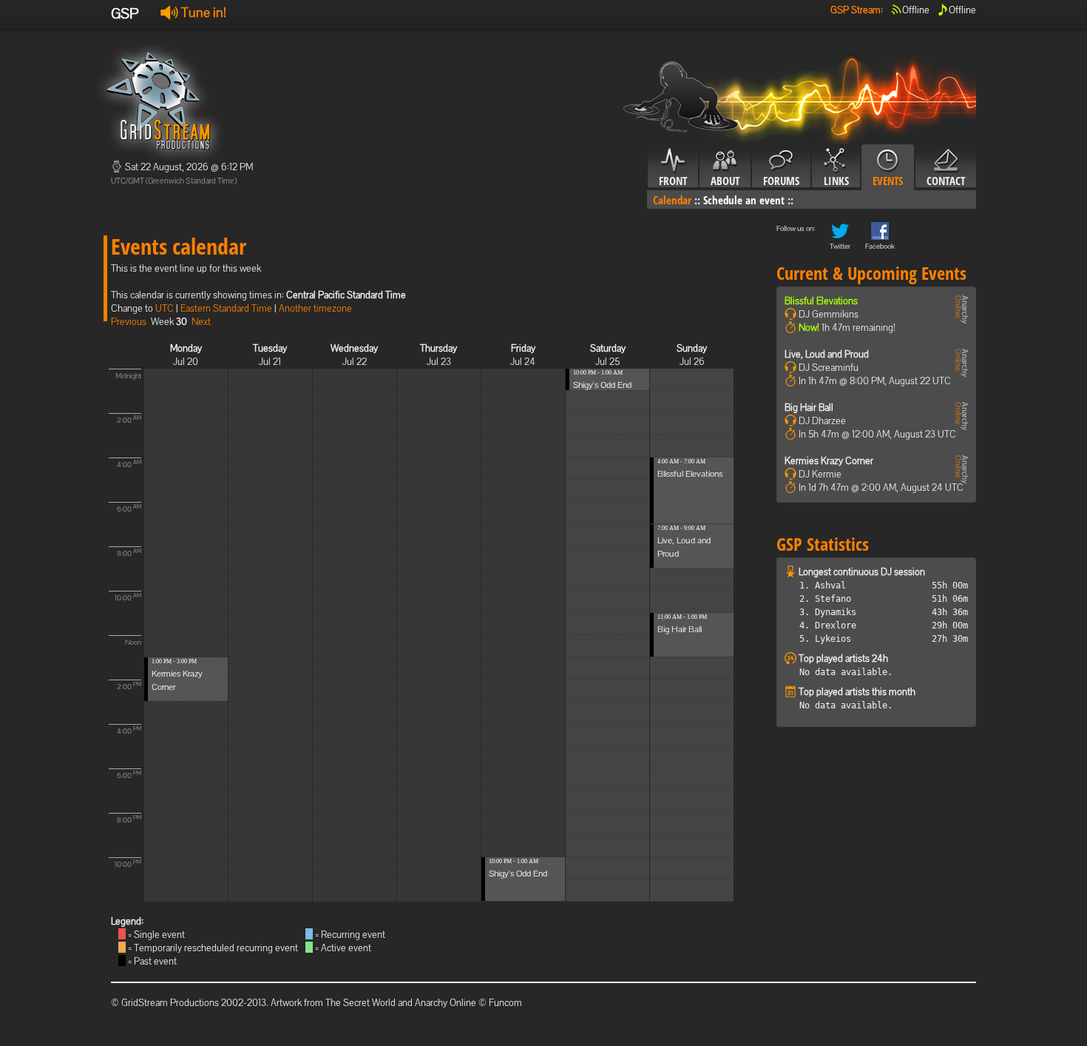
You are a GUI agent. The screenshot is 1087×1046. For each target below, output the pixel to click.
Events (888, 180)
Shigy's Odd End (518, 873)
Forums (781, 180)
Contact (946, 180)
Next (201, 321)
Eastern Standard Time (226, 308)
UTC (164, 308)
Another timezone (315, 308)
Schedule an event (744, 199)
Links (836, 180)
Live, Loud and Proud (827, 354)
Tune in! (202, 12)
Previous (128, 321)
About (725, 180)
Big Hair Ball (679, 629)
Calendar (672, 199)
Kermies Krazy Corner (829, 461)
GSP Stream (855, 10)
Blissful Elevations (689, 474)
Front (673, 180)
